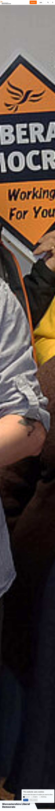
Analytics (35, 797)
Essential (27, 797)
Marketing (43, 797)
